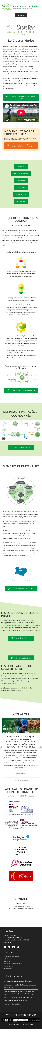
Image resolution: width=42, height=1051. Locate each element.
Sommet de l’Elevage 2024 (12, 1004)
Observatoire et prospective (13, 964)
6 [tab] (27, 780)
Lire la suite (20, 773)
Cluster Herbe (8, 966)
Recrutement (8, 969)
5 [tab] (25, 780)
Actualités (7, 959)
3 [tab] (20, 780)
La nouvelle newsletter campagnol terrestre (18, 981)
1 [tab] (16, 780)
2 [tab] (18, 780)
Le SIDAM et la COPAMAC (12, 956)
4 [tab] (22, 780)
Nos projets (7, 961)
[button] (3, 571)
